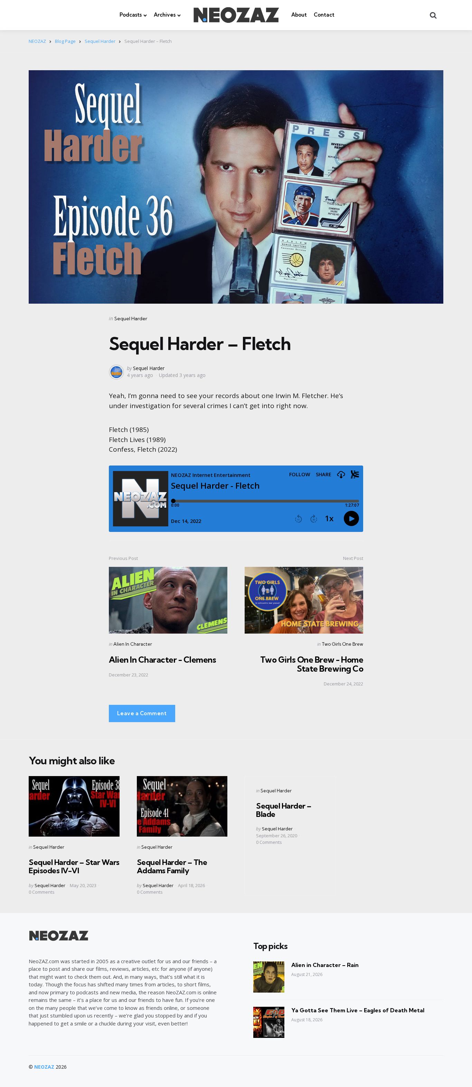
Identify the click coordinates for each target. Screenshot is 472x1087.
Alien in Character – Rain (325, 964)
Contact (324, 14)
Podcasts (131, 14)
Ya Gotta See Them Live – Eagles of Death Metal (357, 1010)
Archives (165, 14)
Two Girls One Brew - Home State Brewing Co (312, 664)
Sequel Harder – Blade (283, 810)
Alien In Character (132, 644)
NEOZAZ (44, 1066)
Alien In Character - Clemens (162, 659)
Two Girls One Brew (342, 644)
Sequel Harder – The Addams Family (172, 866)
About (299, 14)
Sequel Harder (130, 318)
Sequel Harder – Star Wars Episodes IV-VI (74, 866)
